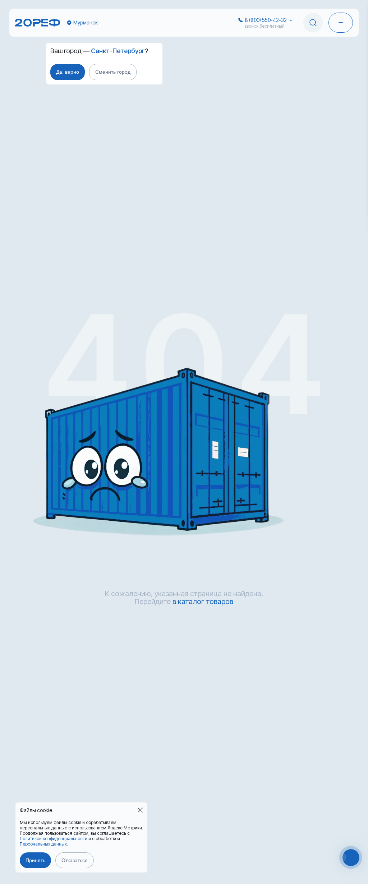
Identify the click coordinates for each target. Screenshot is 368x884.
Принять (35, 860)
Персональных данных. (44, 844)
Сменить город (112, 72)
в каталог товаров (202, 601)
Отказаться (74, 860)
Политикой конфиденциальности (53, 838)
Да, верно (67, 72)
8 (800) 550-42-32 (266, 20)
